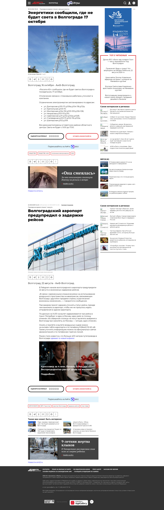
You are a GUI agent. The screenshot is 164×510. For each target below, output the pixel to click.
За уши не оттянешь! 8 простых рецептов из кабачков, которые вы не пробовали (123, 240)
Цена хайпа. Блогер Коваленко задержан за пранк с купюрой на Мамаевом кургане (118, 79)
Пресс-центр (96, 469)
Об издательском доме (81, 469)
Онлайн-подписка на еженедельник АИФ (57, 471)
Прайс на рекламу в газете (61, 469)
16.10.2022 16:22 (33, 9)
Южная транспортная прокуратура (40, 272)
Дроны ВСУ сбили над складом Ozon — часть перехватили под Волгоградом (118, 61)
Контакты (46, 469)
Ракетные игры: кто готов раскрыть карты (121, 177)
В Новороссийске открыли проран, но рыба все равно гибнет (121, 192)
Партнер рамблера (62, 501)
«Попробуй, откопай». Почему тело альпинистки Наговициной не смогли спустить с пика (122, 247)
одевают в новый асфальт (62, 338)
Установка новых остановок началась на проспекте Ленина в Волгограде (84, 431)
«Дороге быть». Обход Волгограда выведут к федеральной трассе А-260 (82, 423)
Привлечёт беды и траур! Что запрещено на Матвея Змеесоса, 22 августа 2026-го (118, 70)
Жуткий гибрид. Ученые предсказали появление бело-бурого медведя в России (123, 218)
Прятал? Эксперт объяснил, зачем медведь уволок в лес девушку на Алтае (122, 210)
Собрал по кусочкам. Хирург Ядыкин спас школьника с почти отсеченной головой (123, 118)
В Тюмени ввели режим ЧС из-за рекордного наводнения (120, 162)
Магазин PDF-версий (111, 469)
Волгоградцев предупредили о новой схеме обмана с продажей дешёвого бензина (118, 97)
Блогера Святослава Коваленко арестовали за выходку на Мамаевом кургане (118, 88)
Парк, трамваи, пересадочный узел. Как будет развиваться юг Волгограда (48, 423)
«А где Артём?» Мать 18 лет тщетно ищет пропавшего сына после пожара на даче (122, 140)
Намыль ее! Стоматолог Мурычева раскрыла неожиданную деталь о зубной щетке (122, 225)
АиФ (44, 74)
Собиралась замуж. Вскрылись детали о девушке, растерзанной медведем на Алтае (121, 126)
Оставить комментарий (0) (82, 136)
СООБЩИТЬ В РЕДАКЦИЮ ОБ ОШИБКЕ (86, 471)
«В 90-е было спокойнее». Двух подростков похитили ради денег (121, 147)
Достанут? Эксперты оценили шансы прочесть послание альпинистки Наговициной (123, 111)
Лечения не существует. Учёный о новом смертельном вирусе (121, 132)
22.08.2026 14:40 (33, 205)
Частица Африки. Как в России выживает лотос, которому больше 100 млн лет (122, 232)
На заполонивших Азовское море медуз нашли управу (121, 170)
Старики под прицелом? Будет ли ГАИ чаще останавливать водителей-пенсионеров (49, 431)
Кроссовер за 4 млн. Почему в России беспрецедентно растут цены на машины (66, 368)
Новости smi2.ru (35, 191)
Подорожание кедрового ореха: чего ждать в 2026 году (122, 185)
